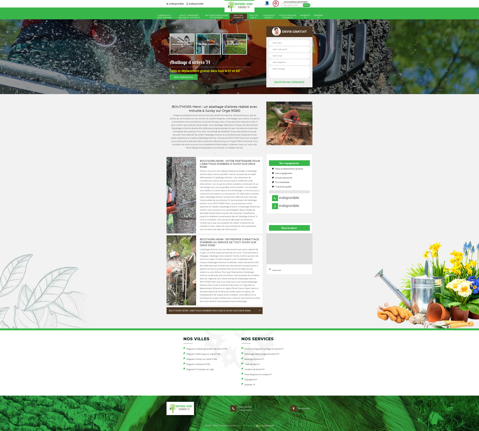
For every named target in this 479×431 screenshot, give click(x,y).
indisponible (176, 3)
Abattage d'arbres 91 (238, 16)
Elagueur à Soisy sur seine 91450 (201, 359)
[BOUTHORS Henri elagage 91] (239, 6)
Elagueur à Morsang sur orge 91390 (203, 354)
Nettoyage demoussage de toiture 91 (216, 16)
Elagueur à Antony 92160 (198, 364)
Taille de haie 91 (253, 16)
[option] (182, 44)
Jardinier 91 (318, 16)
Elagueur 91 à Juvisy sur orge (164, 16)
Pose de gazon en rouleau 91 (287, 16)
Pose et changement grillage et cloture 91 (189, 16)
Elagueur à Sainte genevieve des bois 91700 (206, 348)
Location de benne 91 (269, 16)
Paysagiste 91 (305, 16)
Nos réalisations (183, 77)
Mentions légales (245, 425)
